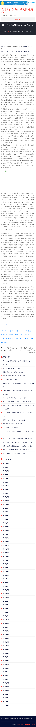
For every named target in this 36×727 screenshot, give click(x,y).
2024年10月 (6, 526)
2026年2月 (6, 467)
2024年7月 (6, 538)
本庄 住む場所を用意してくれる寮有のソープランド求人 (17, 338)
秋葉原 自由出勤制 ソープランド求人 (14, 375)
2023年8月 (6, 578)
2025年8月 (6, 489)
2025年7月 (6, 493)
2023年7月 (6, 582)
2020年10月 (6, 705)
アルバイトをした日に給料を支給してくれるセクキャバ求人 (18, 385)
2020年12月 (6, 698)
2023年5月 (6, 590)
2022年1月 (6, 649)
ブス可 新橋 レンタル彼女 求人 (11, 427)
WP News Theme (30, 724)
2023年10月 (6, 571)
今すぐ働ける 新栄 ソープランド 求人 (13, 423)
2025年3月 (6, 508)
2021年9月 (6, 664)
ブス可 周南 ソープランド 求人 (11, 379)
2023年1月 (6, 605)
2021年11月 (6, 657)
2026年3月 (6, 463)
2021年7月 (6, 671)
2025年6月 (6, 497)
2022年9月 (6, 619)
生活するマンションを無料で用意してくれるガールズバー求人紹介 (18, 407)
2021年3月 (6, 686)
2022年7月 (6, 627)
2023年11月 (6, 567)
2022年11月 (6, 612)
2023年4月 (6, 593)
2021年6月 (6, 675)
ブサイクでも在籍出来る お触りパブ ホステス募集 (16, 331)
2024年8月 (6, 534)
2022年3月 (6, 642)
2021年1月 (6, 694)
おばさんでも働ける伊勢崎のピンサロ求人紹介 (16, 449)
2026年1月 (6, 471)
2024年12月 (6, 519)
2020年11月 (6, 701)
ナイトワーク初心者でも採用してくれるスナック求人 (17, 401)
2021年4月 (6, 683)
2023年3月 (6, 597)
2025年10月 (6, 482)
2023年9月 (6, 575)
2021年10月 (6, 660)
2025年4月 (6, 504)
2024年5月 (6, 545)
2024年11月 (6, 523)
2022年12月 (6, 608)
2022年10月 (6, 616)
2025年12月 (6, 474)
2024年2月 (6, 556)
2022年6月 (6, 631)
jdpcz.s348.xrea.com (13, 46)
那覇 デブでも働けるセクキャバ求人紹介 (14, 420)
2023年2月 (6, 601)
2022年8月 (6, 623)
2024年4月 (6, 549)
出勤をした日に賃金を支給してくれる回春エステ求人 (17, 446)
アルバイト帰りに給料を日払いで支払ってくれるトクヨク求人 (18, 414)
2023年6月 (6, 586)
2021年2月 (6, 690)
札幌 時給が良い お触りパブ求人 (13, 372)
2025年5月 (6, 500)
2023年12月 (6, 564)
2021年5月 (6, 679)
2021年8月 (6, 668)
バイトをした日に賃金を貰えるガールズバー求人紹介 (17, 438)
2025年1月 (6, 515)
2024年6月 (6, 541)
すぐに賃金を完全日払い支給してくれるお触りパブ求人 (18, 442)
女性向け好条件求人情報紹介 (17, 11)
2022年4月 (6, 638)
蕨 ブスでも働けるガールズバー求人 (21, 32)
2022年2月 (6, 645)
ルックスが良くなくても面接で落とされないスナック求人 (18, 433)
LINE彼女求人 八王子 (7, 342)
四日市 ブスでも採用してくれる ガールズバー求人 (16, 334)
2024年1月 (6, 560)
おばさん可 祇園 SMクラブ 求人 (11, 368)
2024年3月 (6, 552)
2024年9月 (6, 530)
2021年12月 (6, 653)
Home (5, 32)
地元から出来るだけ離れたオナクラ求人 (14, 453)
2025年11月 (6, 478)
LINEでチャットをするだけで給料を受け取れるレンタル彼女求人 (18, 392)
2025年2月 (6, 512)
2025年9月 (6, 485)
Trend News (20, 724)
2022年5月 (6, 634)
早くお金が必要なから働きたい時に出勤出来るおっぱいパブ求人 (18, 362)
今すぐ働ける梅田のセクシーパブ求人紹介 (14, 398)
